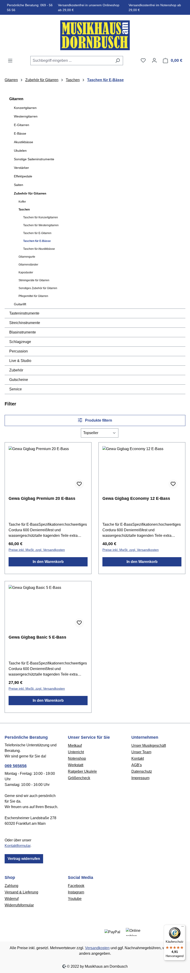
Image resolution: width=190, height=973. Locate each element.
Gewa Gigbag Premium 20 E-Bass (42, 498)
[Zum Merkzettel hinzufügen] (79, 484)
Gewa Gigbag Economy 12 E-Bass (136, 498)
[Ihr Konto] (154, 60)
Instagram (76, 892)
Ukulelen (20, 150)
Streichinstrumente (24, 323)
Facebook (76, 886)
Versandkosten (97, 948)
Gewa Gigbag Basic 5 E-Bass (37, 637)
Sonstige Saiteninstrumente (34, 159)
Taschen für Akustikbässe (39, 248)
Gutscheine (18, 380)
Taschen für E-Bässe (37, 241)
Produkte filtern (98, 420)
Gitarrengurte (27, 256)
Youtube (75, 899)
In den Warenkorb (48, 562)
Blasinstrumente (22, 332)
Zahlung (11, 886)
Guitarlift (20, 304)
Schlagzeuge (20, 342)
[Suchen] (117, 60)
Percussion (18, 351)
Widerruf (12, 899)
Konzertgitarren (25, 108)
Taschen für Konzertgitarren (40, 217)
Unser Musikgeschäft (148, 746)
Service (15, 389)
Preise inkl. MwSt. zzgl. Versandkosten (37, 550)
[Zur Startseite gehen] (95, 35)
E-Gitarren (21, 125)
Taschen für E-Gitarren (37, 233)
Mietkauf (75, 746)
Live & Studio (20, 361)
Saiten (18, 185)
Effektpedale (23, 176)
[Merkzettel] (143, 60)
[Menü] (10, 60)
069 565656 (16, 765)
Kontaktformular (17, 846)
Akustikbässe (23, 142)
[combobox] (71, 60)
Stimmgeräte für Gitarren (34, 280)
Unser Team (141, 752)
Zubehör (16, 370)
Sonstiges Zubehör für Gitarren (38, 288)
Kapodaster (26, 272)
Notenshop (77, 758)
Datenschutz (141, 771)
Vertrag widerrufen (24, 859)
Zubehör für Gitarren (30, 193)
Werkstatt (75, 765)
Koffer (22, 201)
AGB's (136, 765)
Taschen (24, 209)
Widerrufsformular (19, 905)
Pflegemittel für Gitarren (33, 296)
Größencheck (79, 778)
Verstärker (21, 168)
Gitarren (16, 99)
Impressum (140, 778)
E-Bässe (20, 133)
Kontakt (137, 758)
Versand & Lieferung (21, 892)
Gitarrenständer (28, 264)
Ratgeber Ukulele (82, 771)
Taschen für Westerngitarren (41, 225)
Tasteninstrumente (24, 313)
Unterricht (76, 752)
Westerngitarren (26, 116)
